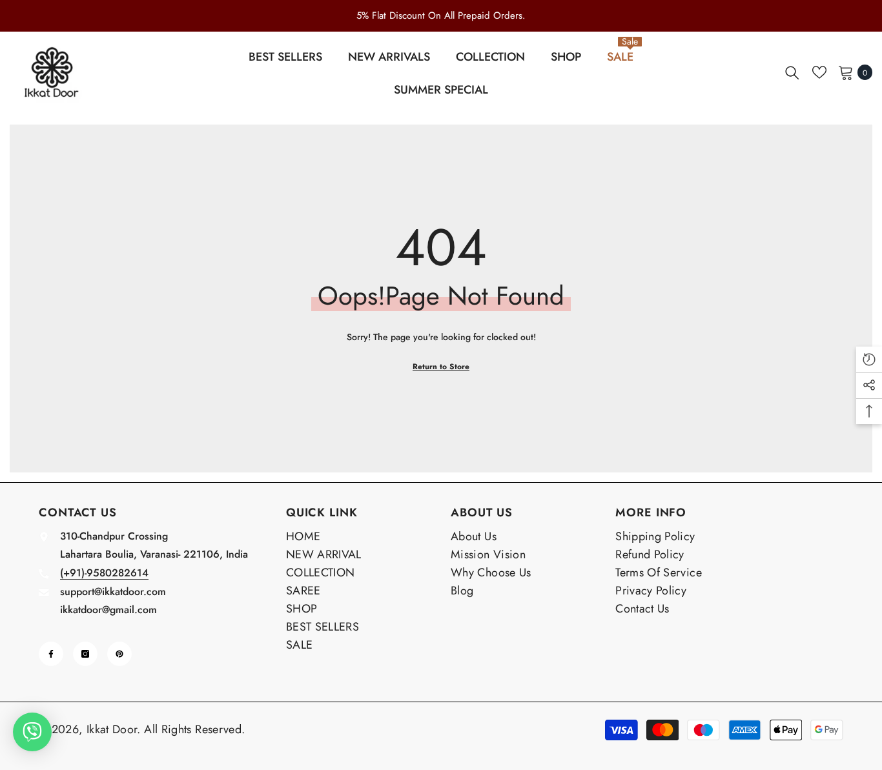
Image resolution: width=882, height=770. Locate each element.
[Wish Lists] (819, 72)
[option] (441, 15)
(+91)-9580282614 (104, 572)
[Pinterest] (119, 654)
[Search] (792, 72)
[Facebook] (51, 654)
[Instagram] (85, 654)
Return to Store (441, 366)
